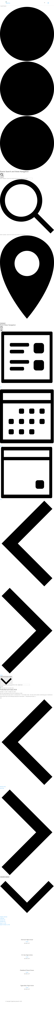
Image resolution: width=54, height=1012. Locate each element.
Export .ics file (3, 923)
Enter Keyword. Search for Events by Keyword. (10, 178)
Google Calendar (3, 916)
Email (27, 941)
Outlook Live (2, 921)
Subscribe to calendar (5, 876)
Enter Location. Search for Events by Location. (10, 234)
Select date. (15, 684)
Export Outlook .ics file (5, 924)
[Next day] (27, 673)
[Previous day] (27, 586)
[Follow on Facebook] (45, 1005)
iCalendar (2, 918)
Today (1, 675)
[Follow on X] (47, 1005)
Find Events (3, 323)
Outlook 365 (2, 920)
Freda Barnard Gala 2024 (8, 690)
